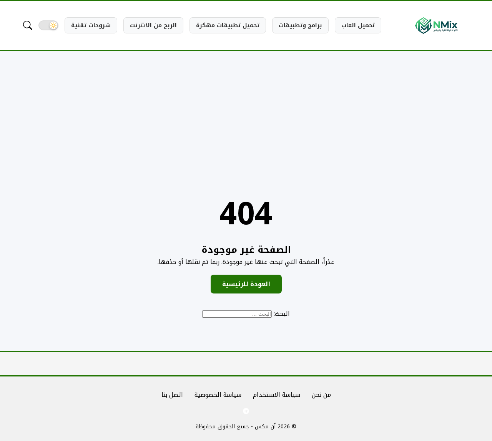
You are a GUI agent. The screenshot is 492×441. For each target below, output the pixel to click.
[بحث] (27, 25)
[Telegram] (246, 411)
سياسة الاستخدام (276, 395)
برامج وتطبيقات (300, 25)
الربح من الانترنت (153, 25)
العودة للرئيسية (246, 284)
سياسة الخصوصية (217, 395)
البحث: (282, 314)
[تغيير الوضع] (48, 25)
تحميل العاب (358, 25)
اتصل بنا (172, 395)
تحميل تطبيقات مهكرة (227, 25)
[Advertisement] (246, 115)
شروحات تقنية (91, 25)
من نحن (321, 395)
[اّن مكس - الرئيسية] (436, 25)
